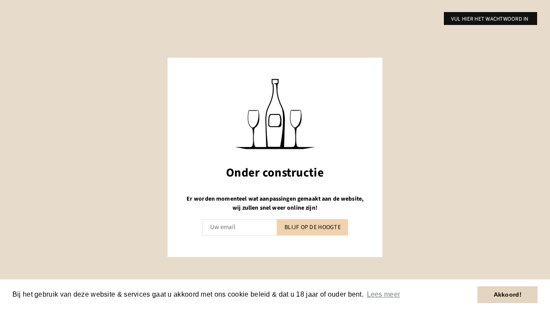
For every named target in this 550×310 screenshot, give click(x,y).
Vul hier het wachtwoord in (490, 19)
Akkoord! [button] (508, 294)
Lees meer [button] (383, 294)
